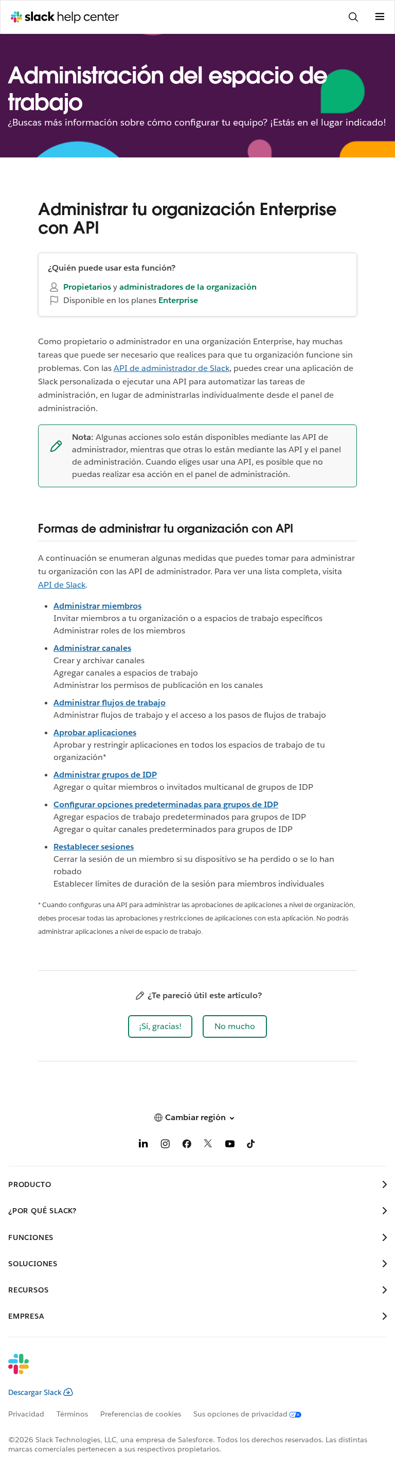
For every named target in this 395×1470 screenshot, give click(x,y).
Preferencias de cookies (140, 1414)
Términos (72, 1414)
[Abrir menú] (379, 17)
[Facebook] (186, 1145)
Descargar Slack (35, 1392)
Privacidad (26, 1414)
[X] (208, 1145)
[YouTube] (230, 1145)
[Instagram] (165, 1145)
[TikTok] (251, 1145)
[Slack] (189, 1371)
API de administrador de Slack (171, 368)
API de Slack (61, 584)
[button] (160, 1026)
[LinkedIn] (143, 1145)
